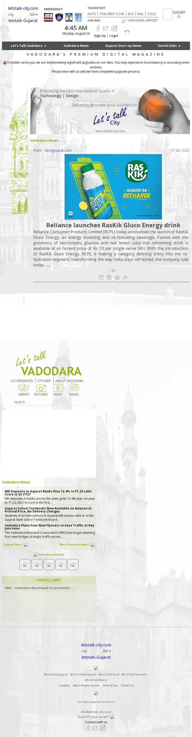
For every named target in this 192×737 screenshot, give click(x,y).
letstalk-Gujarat (23, 20)
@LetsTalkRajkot (96, 679)
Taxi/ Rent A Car (112, 14)
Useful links (167, 46)
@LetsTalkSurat (108, 674)
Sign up (100, 36)
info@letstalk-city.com (96, 711)
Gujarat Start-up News (123, 46)
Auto (92, 14)
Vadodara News (76, 46)
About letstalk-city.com (86, 685)
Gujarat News (13, 544)
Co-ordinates (22, 381)
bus (131, 14)
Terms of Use (110, 685)
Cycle (151, 14)
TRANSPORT (97, 8)
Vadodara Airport (143, 20)
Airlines (94, 20)
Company (64, 685)
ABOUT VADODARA (69, 381)
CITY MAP (44, 381)
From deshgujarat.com (52, 150)
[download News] (117, 277)
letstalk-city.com (23, 8)
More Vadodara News (75, 544)
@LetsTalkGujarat (56, 674)
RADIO (74, 394)
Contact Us (127, 685)
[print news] (109, 277)
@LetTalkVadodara (134, 674)
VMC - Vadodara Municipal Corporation (37, 588)
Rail (141, 14)
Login (114, 36)
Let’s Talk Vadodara (26, 46)
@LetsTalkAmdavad (83, 674)
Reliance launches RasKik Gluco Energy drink (113, 225)
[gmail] (101, 277)
